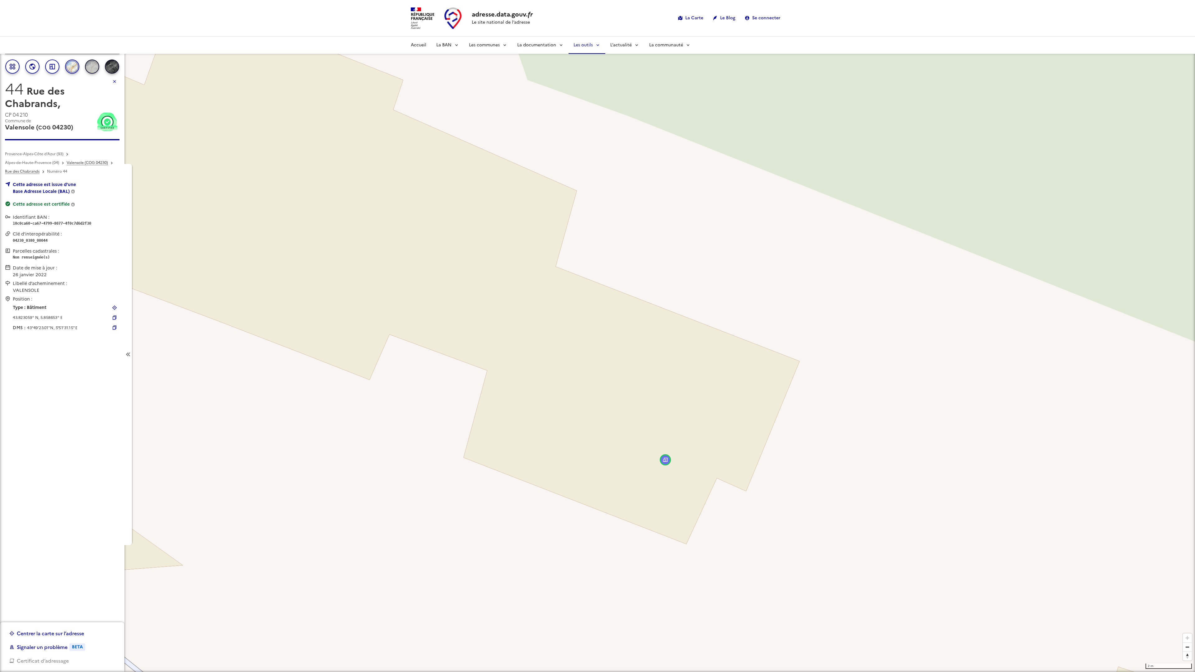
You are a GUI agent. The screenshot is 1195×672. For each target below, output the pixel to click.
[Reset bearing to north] (1187, 655)
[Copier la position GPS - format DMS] (115, 328)
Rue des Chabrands (22, 171)
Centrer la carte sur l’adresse (50, 633)
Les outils (583, 45)
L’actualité (621, 45)
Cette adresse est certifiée (41, 204)
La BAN (444, 45)
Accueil (418, 45)
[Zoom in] (1187, 637)
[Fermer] (115, 81)
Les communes (484, 45)
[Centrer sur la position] (115, 308)
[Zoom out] (1187, 646)
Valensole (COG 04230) (87, 163)
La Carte (694, 18)
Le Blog (727, 18)
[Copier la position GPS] (115, 318)
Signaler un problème (50, 647)
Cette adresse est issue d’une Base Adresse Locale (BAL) (44, 188)
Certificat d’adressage (43, 661)
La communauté (666, 45)
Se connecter (766, 18)
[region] (597, 354)
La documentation (536, 45)
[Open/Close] (128, 354)
